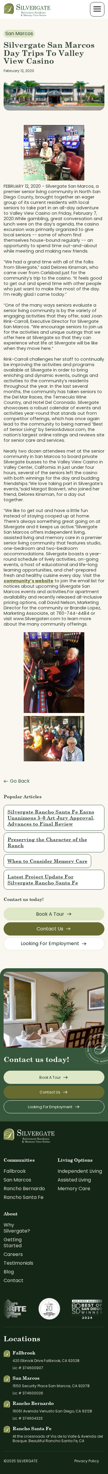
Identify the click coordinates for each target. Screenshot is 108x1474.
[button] (97, 9)
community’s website (28, 581)
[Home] (27, 9)
